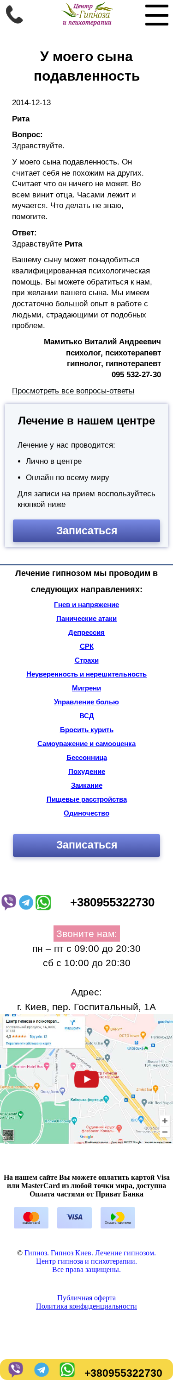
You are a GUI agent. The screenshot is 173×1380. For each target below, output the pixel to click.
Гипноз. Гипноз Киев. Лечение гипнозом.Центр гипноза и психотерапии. (90, 1257)
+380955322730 (123, 1373)
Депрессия (86, 632)
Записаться (86, 531)
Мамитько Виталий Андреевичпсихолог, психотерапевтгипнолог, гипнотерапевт (102, 352)
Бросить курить (86, 730)
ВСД (86, 716)
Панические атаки (86, 618)
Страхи (87, 660)
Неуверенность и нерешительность (86, 674)
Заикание (86, 785)
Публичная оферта (86, 1298)
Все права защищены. (86, 1269)
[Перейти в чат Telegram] (41, 1373)
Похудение (86, 771)
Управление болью (86, 702)
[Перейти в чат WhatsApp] (66, 1373)
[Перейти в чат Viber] (15, 1373)
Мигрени (86, 688)
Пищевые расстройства (87, 799)
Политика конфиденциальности (86, 1306)
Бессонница (86, 757)
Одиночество (86, 813)
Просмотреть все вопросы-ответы (73, 390)
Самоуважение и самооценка (86, 743)
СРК (87, 646)
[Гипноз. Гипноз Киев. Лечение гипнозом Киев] (86, 24)
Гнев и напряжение (86, 604)
